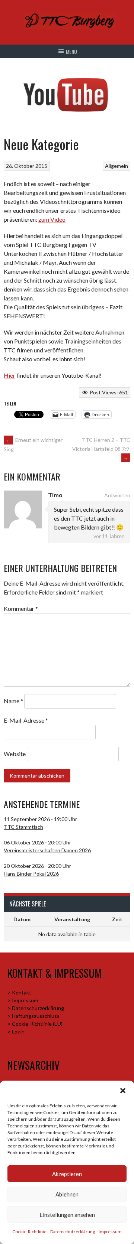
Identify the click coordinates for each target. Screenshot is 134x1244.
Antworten (117, 495)
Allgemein (116, 166)
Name (13, 700)
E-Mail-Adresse (26, 720)
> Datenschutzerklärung (35, 1008)
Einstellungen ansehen (67, 1214)
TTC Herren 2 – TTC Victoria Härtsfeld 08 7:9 (101, 449)
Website (15, 753)
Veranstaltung (72, 919)
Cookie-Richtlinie (29, 1231)
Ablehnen (67, 1194)
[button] (123, 1090)
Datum (22, 919)
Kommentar (21, 608)
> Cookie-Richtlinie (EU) (35, 1023)
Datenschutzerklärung (72, 1231)
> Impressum (22, 1000)
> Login (16, 1031)
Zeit (117, 919)
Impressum (110, 1231)
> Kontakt (19, 992)
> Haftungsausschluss (33, 1016)
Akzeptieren (67, 1173)
